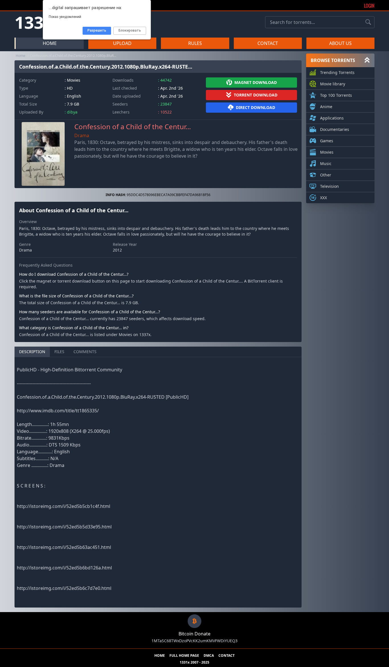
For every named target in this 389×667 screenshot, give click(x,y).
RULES (195, 43)
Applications (332, 118)
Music (325, 163)
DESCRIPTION (32, 351)
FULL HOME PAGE (184, 655)
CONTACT (267, 43)
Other (325, 175)
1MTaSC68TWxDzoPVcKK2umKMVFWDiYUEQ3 (194, 640)
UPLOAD (122, 43)
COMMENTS (85, 351)
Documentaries (334, 129)
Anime (326, 106)
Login (369, 5)
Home (20, 55)
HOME (50, 43)
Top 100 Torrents (336, 95)
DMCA (209, 655)
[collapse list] (367, 60)
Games (326, 140)
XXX (323, 197)
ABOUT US (340, 43)
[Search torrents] (368, 22)
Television (329, 186)
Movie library (332, 84)
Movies (326, 152)
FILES (59, 351)
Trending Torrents (337, 72)
